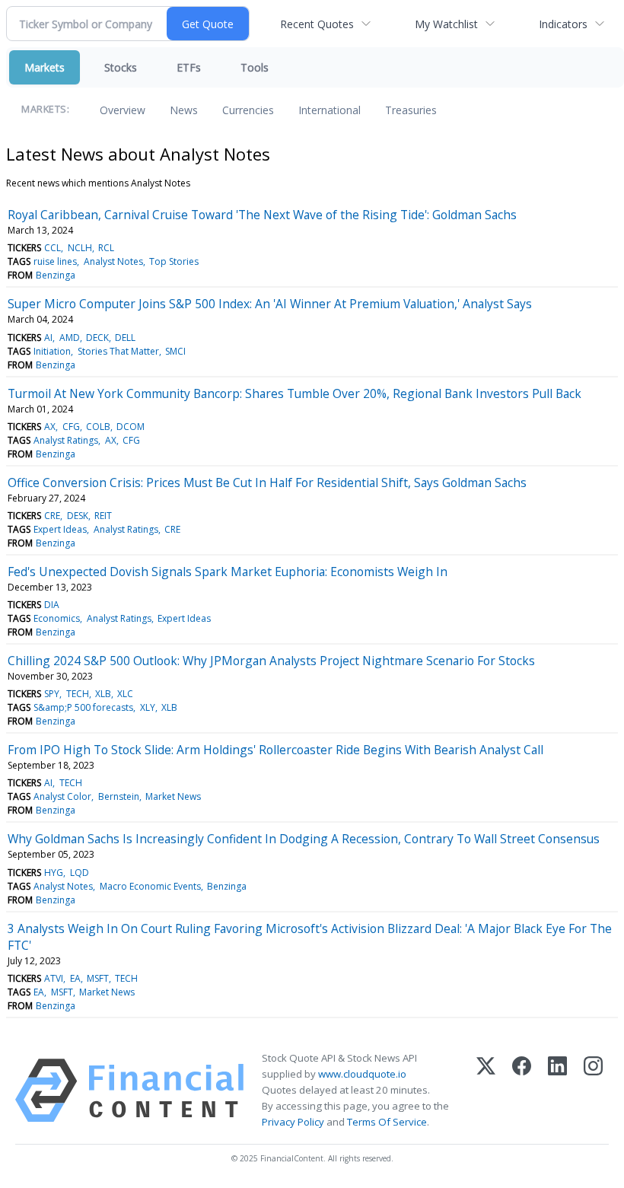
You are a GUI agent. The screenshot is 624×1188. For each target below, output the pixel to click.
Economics (56, 618)
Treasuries (411, 110)
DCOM (130, 426)
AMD (69, 337)
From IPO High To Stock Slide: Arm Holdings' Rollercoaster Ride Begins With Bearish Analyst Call (275, 749)
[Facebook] (521, 1090)
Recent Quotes (317, 24)
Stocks (120, 67)
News (184, 110)
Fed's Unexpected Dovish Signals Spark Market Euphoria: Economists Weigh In (227, 571)
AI (48, 337)
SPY (51, 693)
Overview (122, 110)
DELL (125, 337)
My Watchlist (446, 24)
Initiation (52, 351)
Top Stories (174, 261)
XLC (125, 693)
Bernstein (118, 796)
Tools (254, 67)
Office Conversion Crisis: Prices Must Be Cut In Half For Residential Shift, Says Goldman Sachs (267, 482)
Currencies (248, 110)
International (329, 110)
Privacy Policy (293, 1122)
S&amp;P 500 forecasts (83, 707)
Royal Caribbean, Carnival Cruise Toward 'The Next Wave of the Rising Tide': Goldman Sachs (262, 214)
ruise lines (55, 261)
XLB (103, 693)
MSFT (98, 978)
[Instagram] (593, 1090)
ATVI (53, 978)
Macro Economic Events (150, 886)
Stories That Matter (118, 351)
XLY (147, 707)
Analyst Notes (113, 261)
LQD (79, 872)
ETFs (189, 67)
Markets (44, 67)
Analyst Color (62, 796)
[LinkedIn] (557, 1090)
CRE (52, 515)
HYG (53, 872)
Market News (173, 796)
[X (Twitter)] (485, 1090)
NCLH (80, 247)
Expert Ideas (60, 529)
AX (50, 426)
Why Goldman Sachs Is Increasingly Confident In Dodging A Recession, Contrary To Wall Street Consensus (304, 838)
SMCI (175, 351)
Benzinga (55, 275)
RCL (106, 247)
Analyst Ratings (65, 440)
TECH (77, 693)
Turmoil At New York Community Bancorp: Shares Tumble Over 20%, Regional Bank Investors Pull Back (294, 393)
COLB (98, 426)
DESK (77, 515)
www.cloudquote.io (362, 1074)
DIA (51, 604)
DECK (97, 337)
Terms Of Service (387, 1122)
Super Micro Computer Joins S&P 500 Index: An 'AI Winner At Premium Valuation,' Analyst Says (270, 303)
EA (75, 978)
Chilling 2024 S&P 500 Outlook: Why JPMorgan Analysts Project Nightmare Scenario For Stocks (271, 660)
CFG (71, 426)
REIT (103, 515)
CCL (52, 247)
